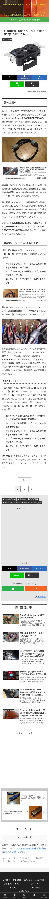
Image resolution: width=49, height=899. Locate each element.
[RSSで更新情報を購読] (36, 588)
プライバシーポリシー (13, 884)
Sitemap (13, 887)
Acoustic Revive (10, 499)
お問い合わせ (24, 891)
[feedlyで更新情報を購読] (13, 588)
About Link (36, 887)
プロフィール (36, 884)
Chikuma (23, 499)
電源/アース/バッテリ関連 (32, 503)
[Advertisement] (24, 759)
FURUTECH (34, 499)
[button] (32, 84)
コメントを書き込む (24, 837)
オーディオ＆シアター (12, 503)
